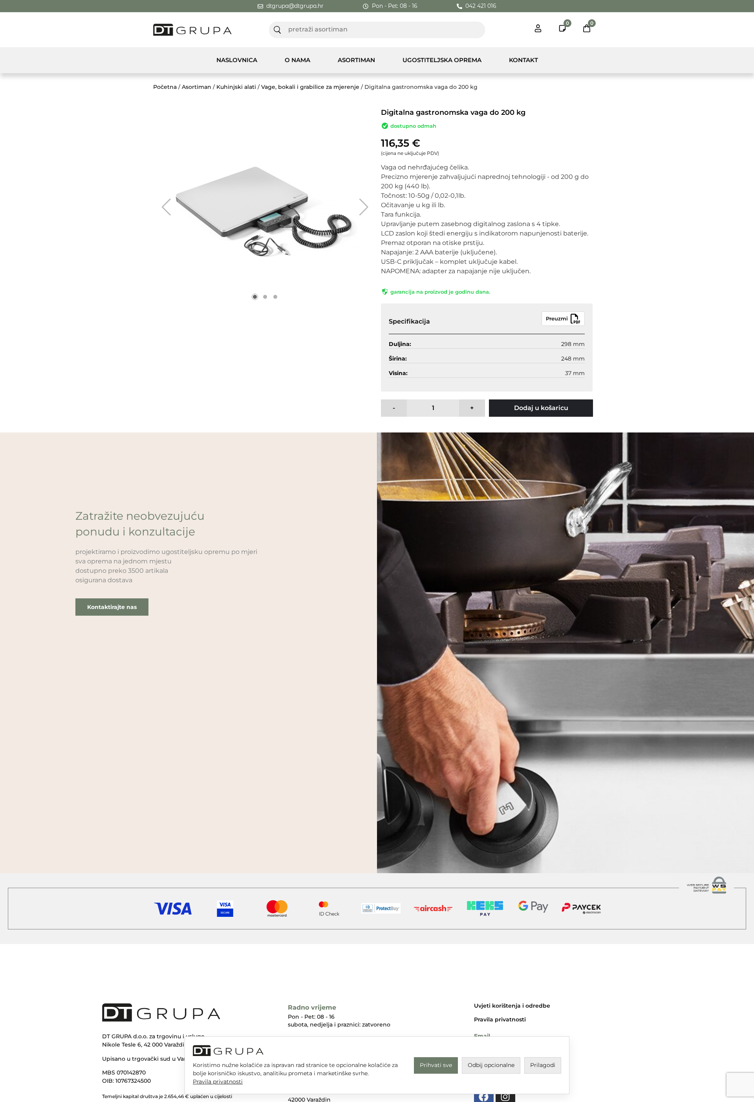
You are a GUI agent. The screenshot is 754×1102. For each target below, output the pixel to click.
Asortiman (356, 60)
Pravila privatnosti (500, 1019)
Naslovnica (236, 60)
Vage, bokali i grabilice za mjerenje (310, 86)
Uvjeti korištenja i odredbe (512, 1005)
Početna (165, 86)
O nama (297, 60)
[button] (166, 207)
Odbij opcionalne (491, 1065)
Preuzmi (557, 318)
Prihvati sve (436, 1065)
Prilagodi (542, 1065)
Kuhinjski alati (236, 86)
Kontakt (523, 60)
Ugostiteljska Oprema (442, 60)
